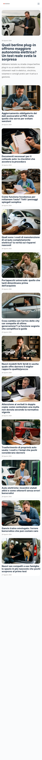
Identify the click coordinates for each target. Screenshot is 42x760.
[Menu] (39, 4)
